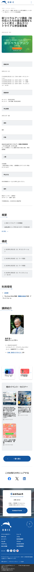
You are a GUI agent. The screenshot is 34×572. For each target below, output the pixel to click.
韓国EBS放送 (22, 296)
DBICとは (3, 536)
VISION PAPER (20, 543)
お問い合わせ (4, 561)
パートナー (4, 539)
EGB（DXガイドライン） (15, 352)
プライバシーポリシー (14, 561)
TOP (3, 8)
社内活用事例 (20, 539)
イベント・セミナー (10, 8)
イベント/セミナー (5, 534)
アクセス (19, 541)
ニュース (19, 534)
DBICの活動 (4, 546)
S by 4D (3, 541)
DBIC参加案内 (20, 546)
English (22, 561)
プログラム (4, 543)
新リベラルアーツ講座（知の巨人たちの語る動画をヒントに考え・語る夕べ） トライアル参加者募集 (17, 11)
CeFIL (3, 558)
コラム (18, 536)
